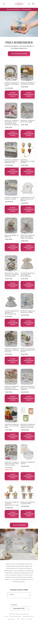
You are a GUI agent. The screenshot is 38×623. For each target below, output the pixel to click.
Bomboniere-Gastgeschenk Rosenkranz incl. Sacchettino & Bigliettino (28, 388)
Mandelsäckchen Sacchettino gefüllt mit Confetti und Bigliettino (28, 199)
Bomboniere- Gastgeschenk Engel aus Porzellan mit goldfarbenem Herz (12, 161)
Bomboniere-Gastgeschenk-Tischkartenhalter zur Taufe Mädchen (28, 350)
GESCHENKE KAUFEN (19, 53)
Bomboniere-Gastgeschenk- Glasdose (28, 462)
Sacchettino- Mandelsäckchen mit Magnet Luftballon (28, 161)
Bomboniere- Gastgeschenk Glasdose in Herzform (12, 198)
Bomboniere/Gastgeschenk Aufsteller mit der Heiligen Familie (12, 84)
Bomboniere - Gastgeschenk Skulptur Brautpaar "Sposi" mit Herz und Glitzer (12, 463)
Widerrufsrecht (11, 619)
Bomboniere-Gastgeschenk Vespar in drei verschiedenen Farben (12, 426)
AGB (18, 619)
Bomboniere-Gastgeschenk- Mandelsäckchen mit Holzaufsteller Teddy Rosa (12, 388)
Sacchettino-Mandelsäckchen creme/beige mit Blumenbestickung (28, 274)
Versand (23, 619)
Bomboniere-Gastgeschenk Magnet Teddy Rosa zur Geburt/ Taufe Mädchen (28, 237)
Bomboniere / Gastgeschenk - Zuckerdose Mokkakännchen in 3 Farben (12, 503)
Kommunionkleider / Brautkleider (19, 9)
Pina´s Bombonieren (18, 614)
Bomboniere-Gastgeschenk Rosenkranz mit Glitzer (28, 311)
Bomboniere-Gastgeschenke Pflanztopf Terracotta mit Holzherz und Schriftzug (28, 426)
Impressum (29, 619)
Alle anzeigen (19, 525)
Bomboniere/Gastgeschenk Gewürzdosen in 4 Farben (28, 83)
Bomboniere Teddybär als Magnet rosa (11, 236)
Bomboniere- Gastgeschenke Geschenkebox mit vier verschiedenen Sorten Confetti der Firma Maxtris (12, 122)
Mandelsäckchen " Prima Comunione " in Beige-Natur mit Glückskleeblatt (12, 274)
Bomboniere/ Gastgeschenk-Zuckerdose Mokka (28, 502)
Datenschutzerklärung (15, 616)
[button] (4, 4)
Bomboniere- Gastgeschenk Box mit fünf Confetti (28, 121)
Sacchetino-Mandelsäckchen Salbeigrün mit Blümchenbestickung (12, 312)
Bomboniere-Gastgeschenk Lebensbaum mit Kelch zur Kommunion (12, 350)
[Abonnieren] (29, 595)
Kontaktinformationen (28, 616)
